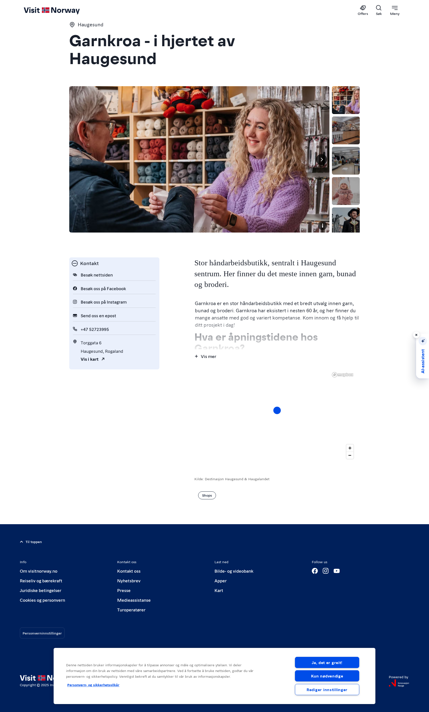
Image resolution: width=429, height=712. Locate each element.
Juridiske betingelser (40, 590)
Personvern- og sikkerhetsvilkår (93, 684)
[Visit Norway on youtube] (337, 571)
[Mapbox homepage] (343, 375)
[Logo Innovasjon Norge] (399, 683)
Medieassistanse (134, 600)
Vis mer (208, 356)
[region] (277, 415)
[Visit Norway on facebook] (315, 571)
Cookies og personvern (42, 600)
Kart (218, 590)
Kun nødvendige (327, 675)
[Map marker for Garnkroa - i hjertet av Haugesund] (277, 410)
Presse (124, 590)
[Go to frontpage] (60, 10)
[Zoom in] (350, 448)
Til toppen (34, 541)
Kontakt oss (129, 571)
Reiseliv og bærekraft (41, 580)
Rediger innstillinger (327, 689)
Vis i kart (90, 359)
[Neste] (321, 159)
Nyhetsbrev (129, 580)
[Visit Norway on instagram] (326, 571)
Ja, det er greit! (327, 662)
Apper (220, 580)
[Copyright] (322, 225)
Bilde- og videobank (233, 571)
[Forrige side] (77, 159)
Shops (207, 495)
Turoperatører (131, 609)
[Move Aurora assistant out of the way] (416, 335)
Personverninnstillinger (42, 633)
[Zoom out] (350, 455)
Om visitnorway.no (38, 571)
